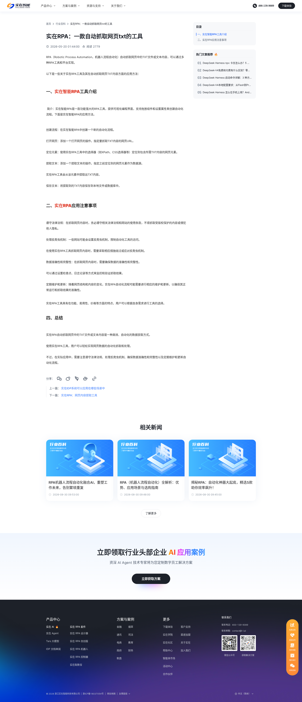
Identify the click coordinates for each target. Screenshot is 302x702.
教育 (130, 642)
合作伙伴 (168, 673)
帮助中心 (168, 650)
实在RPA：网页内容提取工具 (79, 395)
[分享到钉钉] (76, 378)
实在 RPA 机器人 (79, 648)
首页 (48, 23)
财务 (130, 650)
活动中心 (168, 666)
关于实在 (185, 642)
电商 (119, 642)
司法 (130, 634)
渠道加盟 (185, 634)
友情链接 (123, 693)
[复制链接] (94, 378)
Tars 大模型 (52, 641)
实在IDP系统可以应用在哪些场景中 (83, 388)
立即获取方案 (151, 579)
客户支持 (185, 626)
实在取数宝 (76, 664)
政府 (119, 650)
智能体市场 (169, 658)
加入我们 (185, 650)
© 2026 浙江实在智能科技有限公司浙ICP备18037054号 (75, 693)
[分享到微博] (68, 378)
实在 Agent (52, 633)
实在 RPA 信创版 (79, 641)
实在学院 (168, 634)
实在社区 (168, 642)
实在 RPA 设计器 (79, 633)
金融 (119, 626)
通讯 (119, 634)
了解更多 (151, 513)
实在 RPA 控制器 (79, 656)
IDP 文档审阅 (53, 648)
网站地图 (111, 693)
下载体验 (287, 5)
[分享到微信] (59, 378)
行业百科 (61, 23)
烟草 (130, 626)
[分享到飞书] (85, 378)
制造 (119, 658)
